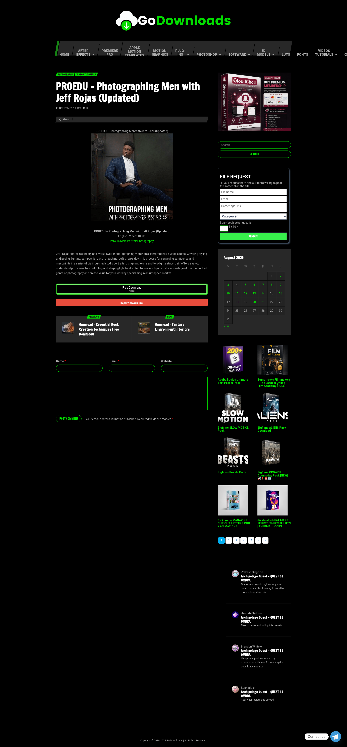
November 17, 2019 (70, 108)
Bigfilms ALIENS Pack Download (271, 429)
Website (166, 361)
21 (263, 302)
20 (254, 302)
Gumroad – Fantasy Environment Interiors (172, 327)
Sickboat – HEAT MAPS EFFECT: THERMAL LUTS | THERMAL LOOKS (274, 523)
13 (254, 293)
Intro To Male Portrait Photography (132, 241)
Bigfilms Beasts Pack (232, 472)
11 (237, 293)
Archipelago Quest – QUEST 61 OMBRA (262, 578)
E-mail (114, 361)
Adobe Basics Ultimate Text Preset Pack (233, 381)
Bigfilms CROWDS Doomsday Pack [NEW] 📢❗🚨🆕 (272, 475)
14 (263, 293)
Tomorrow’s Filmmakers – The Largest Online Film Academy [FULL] (274, 382)
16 (280, 293)
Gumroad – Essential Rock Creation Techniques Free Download (99, 329)
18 (237, 302)
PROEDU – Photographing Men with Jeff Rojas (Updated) (128, 92)
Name (61, 361)
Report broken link (131, 303)
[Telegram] (335, 736)
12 (245, 293)
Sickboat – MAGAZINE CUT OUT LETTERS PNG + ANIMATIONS (234, 523)
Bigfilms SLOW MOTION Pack (233, 429)
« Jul (227, 326)
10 (228, 293)
